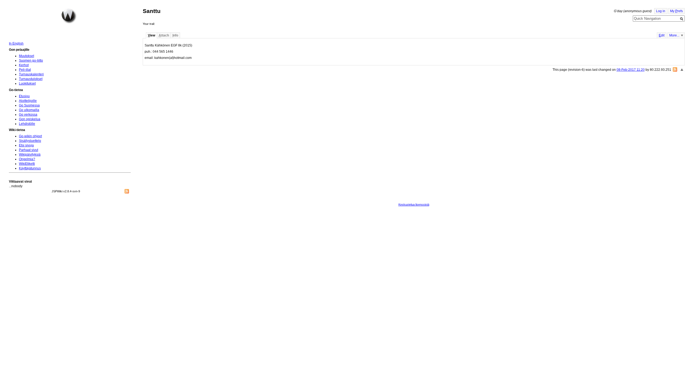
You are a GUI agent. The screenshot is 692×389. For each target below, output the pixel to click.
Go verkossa (28, 114)
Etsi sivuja (26, 145)
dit (661, 35)
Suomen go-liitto (31, 60)
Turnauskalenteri (31, 74)
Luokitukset (27, 83)
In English (16, 43)
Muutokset (26, 56)
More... (674, 35)
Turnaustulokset (30, 79)
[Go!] (682, 19)
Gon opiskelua (29, 119)
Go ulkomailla (29, 110)
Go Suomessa (29, 105)
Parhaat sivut (28, 150)
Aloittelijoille (28, 101)
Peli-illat (25, 70)
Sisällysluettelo (30, 141)
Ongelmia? (27, 159)
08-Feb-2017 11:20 (631, 70)
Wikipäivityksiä (30, 154)
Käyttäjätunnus (30, 168)
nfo (175, 35)
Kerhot (24, 65)
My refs (676, 11)
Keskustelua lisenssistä (413, 204)
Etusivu (24, 96)
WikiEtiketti (27, 164)
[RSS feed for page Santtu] (675, 69)
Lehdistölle (27, 124)
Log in (660, 11)
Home (69, 16)
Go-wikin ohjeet (30, 136)
